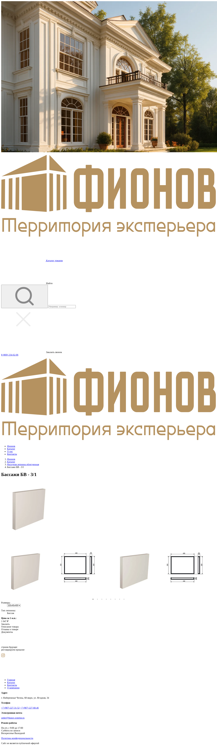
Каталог (11, 682)
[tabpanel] (28, 569)
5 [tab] (110, 599)
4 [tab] (106, 599)
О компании (13, 688)
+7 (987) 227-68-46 (29, 708)
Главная (11, 680)
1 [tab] (93, 599)
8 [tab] (124, 599)
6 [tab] (115, 599)
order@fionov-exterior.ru (13, 718)
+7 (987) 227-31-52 (10, 708)
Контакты (12, 685)
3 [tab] (101, 599)
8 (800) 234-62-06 (9, 355)
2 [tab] (97, 599)
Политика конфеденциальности (17, 738)
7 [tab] (119, 599)
